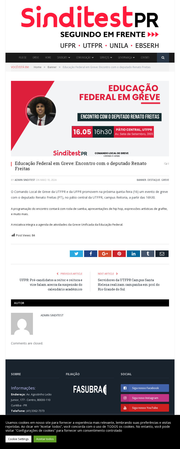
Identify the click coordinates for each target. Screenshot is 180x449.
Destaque (154, 179)
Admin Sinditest (25, 179)
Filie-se (22, 57)
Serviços (104, 57)
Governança (125, 57)
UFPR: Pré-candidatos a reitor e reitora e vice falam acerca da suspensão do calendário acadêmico (51, 284)
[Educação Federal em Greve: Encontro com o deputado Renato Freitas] (90, 119)
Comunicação (83, 57)
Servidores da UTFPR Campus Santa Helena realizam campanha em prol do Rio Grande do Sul (129, 284)
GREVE (165, 179)
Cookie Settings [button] (18, 439)
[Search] (163, 58)
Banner (141, 179)
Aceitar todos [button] (45, 439)
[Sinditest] (90, 25)
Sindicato (62, 57)
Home (48, 57)
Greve (36, 57)
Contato (145, 57)
